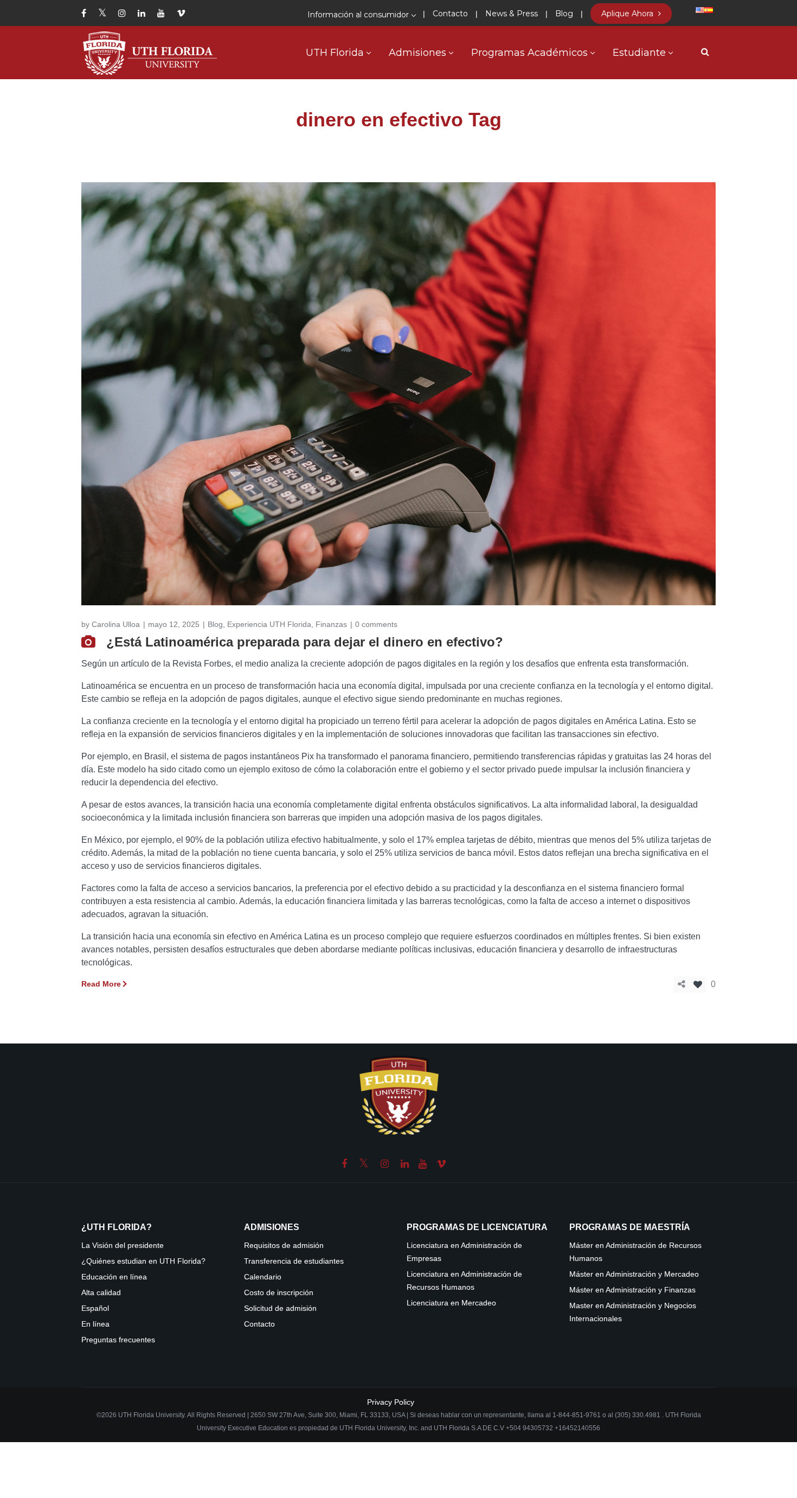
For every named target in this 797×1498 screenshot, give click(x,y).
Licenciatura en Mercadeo (451, 1303)
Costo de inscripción (278, 1293)
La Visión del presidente (122, 1245)
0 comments (376, 624)
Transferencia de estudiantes (294, 1261)
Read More (101, 984)
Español (95, 1308)
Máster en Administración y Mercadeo (634, 1274)
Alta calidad (101, 1293)
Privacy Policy (390, 1402)
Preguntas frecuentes (118, 1340)
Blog (215, 624)
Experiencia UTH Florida (269, 624)
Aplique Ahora (628, 13)
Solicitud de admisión (280, 1308)
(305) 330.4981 (637, 1415)
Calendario (262, 1277)
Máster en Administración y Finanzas (632, 1290)
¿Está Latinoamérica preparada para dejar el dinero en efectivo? (304, 642)
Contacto (259, 1324)
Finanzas (331, 624)
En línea (95, 1324)
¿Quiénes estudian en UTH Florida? (143, 1261)
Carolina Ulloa (116, 624)
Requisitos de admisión (284, 1245)
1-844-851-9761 (577, 1415)
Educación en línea (114, 1277)
